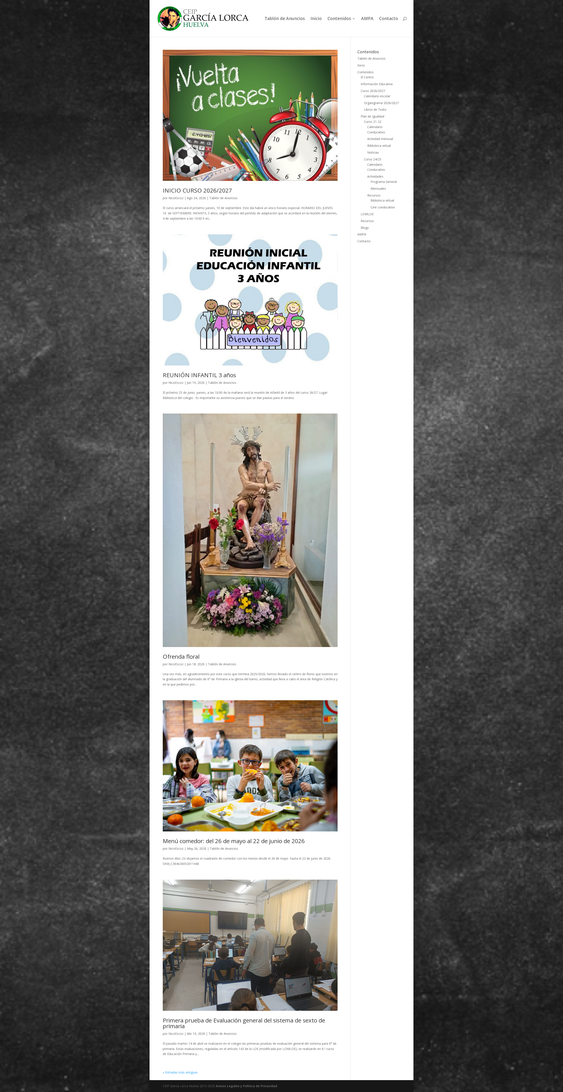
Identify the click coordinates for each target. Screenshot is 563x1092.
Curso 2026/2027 (373, 91)
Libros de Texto (375, 109)
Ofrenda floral (181, 656)
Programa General (384, 182)
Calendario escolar (377, 96)
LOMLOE (367, 214)
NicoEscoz (175, 198)
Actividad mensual (380, 139)
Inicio (316, 19)
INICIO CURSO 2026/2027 (197, 190)
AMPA (367, 19)
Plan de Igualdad (372, 116)
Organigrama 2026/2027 (381, 103)
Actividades (375, 176)
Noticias (373, 152)
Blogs (365, 228)
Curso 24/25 (372, 159)
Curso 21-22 (372, 121)
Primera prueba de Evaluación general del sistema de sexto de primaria (244, 1023)
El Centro (367, 77)
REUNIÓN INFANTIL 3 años (199, 375)
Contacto (388, 19)
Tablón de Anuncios (285, 19)
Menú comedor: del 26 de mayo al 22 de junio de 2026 (234, 841)
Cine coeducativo (383, 207)
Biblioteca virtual (379, 145)
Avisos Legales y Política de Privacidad (246, 1086)
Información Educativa (377, 84)
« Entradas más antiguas (180, 1072)
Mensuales (378, 188)
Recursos (373, 195)
